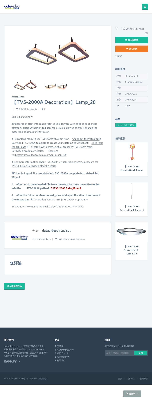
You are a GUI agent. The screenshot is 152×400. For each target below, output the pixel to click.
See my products (43, 239)
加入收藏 (132, 48)
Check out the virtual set (85, 138)
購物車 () (133, 393)
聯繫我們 (61, 360)
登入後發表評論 (14, 286)
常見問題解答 (63, 357)
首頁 (120, 378)
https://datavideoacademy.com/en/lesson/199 (40, 155)
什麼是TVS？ (63, 353)
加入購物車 (132, 40)
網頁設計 (43, 378)
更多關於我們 (11, 361)
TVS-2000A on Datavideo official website (34, 166)
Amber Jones (18, 96)
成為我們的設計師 (65, 349)
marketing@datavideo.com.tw (71, 239)
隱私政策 (131, 378)
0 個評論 (23, 109)
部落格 (60, 346)
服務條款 (144, 378)
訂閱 (141, 353)
